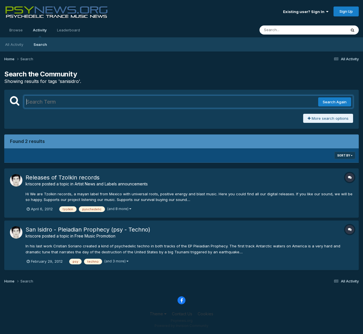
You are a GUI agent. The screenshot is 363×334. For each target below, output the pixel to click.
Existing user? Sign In (304, 11)
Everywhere (329, 30)
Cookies (205, 313)
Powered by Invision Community (181, 326)
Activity (40, 30)
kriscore (33, 183)
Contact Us (182, 313)
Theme (157, 313)
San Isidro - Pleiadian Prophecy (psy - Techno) (88, 229)
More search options (330, 118)
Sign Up (346, 11)
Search (40, 44)
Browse (16, 30)
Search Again (335, 102)
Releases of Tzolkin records (63, 177)
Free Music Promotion (95, 236)
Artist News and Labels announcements (111, 183)
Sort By (344, 155)
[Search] (352, 30)
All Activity (14, 44)
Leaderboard (68, 30)
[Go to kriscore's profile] (16, 180)
